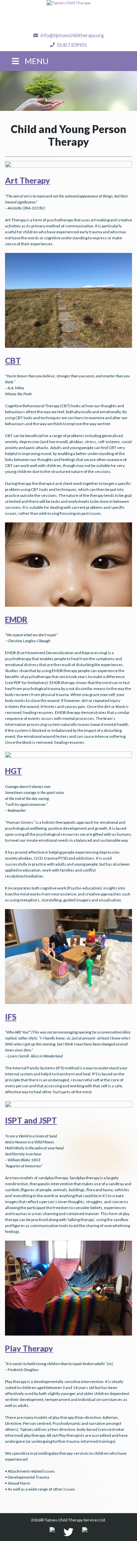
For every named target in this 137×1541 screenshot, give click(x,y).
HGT (13, 771)
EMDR (16, 619)
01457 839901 (72, 45)
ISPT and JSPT (31, 1120)
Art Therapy (27, 180)
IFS (10, 1017)
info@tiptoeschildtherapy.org (72, 35)
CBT (13, 360)
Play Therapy (29, 1348)
